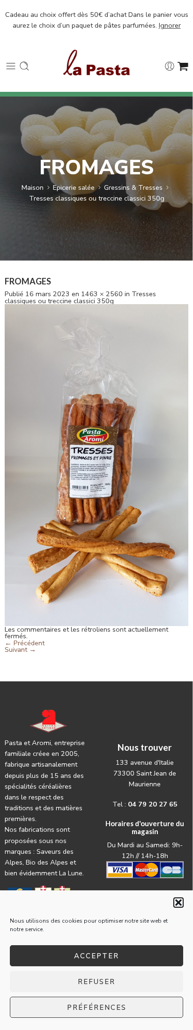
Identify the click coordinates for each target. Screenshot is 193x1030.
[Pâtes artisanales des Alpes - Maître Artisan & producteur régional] (96, 62)
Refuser (96, 981)
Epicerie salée (74, 187)
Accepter (96, 956)
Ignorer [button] (170, 25)
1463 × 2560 (102, 294)
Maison (33, 187)
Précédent (25, 643)
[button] (178, 902)
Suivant (20, 649)
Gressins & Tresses (133, 187)
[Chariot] (183, 66)
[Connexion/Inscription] (169, 66)
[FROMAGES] (96, 464)
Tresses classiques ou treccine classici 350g (96, 198)
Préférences (96, 1007)
